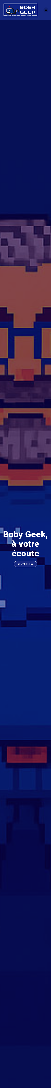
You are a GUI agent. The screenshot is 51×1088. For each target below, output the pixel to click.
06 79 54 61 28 (25, 564)
